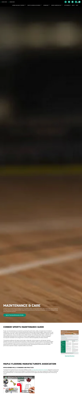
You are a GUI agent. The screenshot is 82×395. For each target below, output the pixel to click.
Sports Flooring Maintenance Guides (15, 315)
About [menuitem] (73, 5)
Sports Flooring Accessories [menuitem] (33, 5)
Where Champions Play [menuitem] (56, 5)
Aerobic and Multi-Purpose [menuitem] (18, 5)
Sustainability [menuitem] (67, 5)
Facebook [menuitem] (69, 2)
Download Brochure (69, 356)
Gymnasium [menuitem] (45, 5)
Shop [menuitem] (77, 5)
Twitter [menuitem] (76, 2)
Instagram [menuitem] (65, 2)
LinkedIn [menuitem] (72, 2)
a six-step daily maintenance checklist (40, 369)
